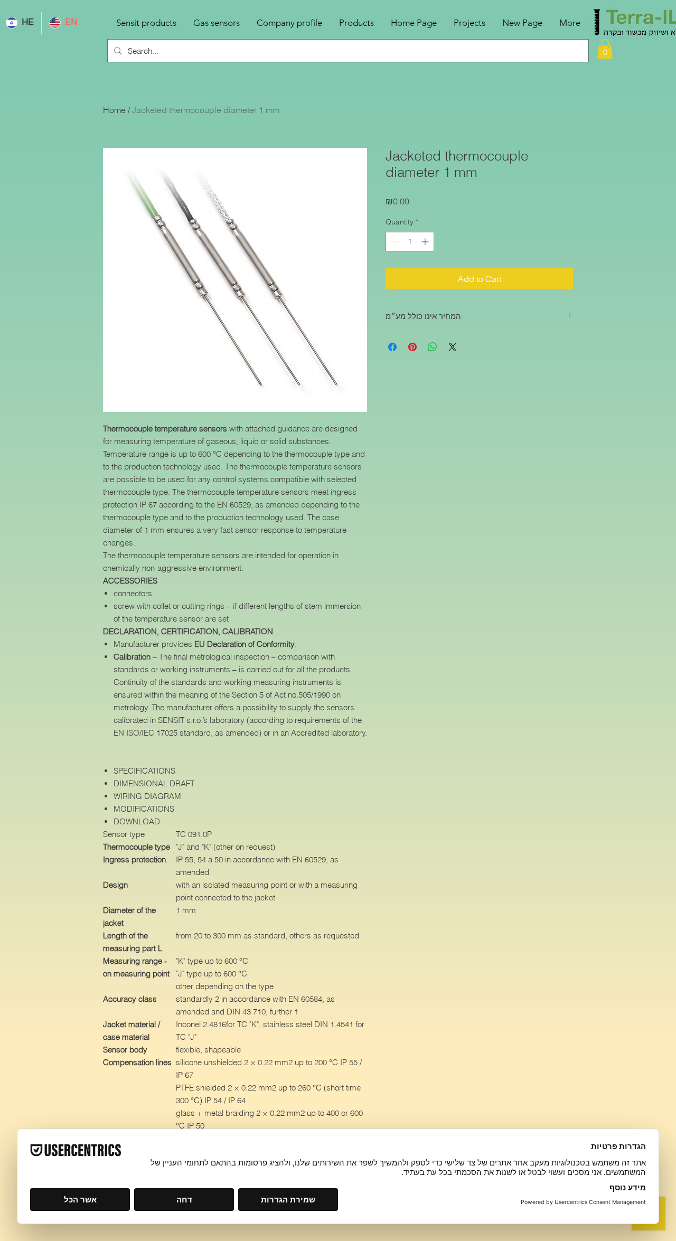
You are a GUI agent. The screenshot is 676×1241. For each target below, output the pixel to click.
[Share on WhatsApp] (432, 347)
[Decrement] (393, 241)
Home (114, 110)
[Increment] (426, 241)
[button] (605, 49)
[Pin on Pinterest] (412, 347)
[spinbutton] (409, 241)
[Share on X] (452, 347)
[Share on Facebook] (392, 347)
